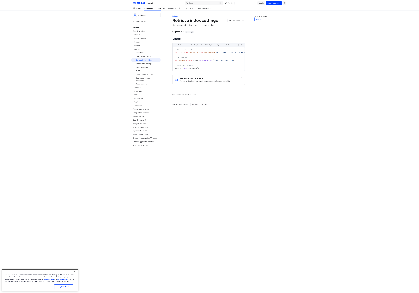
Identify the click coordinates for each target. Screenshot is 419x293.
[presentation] (209, 59)
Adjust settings (63, 287)
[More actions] (243, 20)
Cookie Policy (49, 279)
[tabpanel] (209, 59)
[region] (40, 280)
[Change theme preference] (284, 3)
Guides (138, 8)
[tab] (175, 45)
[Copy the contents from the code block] (242, 45)
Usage (258, 19)
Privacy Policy (62, 279)
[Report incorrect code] (238, 45)
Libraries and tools (153, 8)
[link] (208, 80)
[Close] (74, 271)
